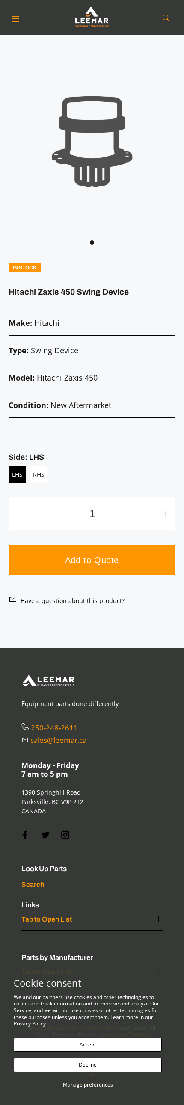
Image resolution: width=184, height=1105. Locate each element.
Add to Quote (92, 560)
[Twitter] (45, 835)
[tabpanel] (92, 141)
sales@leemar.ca (58, 740)
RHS (39, 474)
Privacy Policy (30, 1023)
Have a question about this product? (73, 601)
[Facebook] (25, 835)
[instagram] (65, 835)
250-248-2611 (54, 728)
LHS (17, 474)
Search (32, 884)
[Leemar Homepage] (92, 16)
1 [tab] (92, 242)
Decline (88, 1064)
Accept (88, 1044)
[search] (168, 18)
